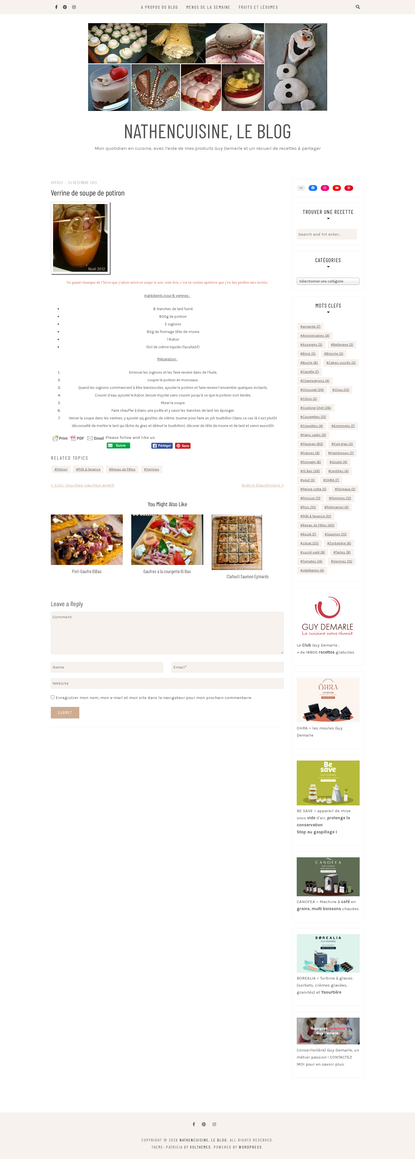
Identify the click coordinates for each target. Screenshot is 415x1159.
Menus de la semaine (208, 7)
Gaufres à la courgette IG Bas (167, 571)
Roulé (309, 534)
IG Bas (311, 471)
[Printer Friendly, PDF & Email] (78, 437)
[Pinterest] (348, 188)
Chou (342, 390)
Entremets (344, 426)
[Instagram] (325, 188)
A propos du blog (159, 7)
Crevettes (313, 426)
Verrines (152, 469)
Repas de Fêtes (123, 469)
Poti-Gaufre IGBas (87, 571)
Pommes (341, 498)
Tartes (343, 552)
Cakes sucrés (342, 363)
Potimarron (338, 507)
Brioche (334, 354)
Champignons (316, 381)
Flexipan (313, 444)
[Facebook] (194, 1124)
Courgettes (314, 417)
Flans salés (314, 435)
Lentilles (340, 471)
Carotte (311, 372)
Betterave (343, 345)
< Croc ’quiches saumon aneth (82, 485)
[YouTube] (337, 188)
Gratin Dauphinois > (263, 485)
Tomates (312, 561)
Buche (310, 363)
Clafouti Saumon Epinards (248, 576)
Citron (310, 399)
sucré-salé (314, 552)
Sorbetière (340, 543)
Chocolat (313, 390)
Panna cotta (314, 489)
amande (311, 326)
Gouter (339, 462)
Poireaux (346, 489)
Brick (309, 354)
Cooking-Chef (317, 408)
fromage (312, 462)
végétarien (313, 570)
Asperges (312, 345)
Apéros (57, 182)
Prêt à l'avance (89, 469)
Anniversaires (316, 336)
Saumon (337, 534)
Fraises (311, 453)
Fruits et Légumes (258, 7)
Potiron (62, 469)
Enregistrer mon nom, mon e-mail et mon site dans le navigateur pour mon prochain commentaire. (154, 697)
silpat (311, 543)
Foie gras (343, 444)
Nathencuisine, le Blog (207, 130)
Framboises (342, 453)
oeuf (309, 480)
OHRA (332, 480)
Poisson (311, 498)
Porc (309, 507)
